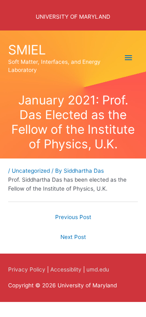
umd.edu (97, 269)
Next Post (73, 237)
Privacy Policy (26, 269)
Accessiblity (66, 269)
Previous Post (73, 217)
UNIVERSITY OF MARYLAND (73, 16)
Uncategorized (31, 170)
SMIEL (27, 50)
